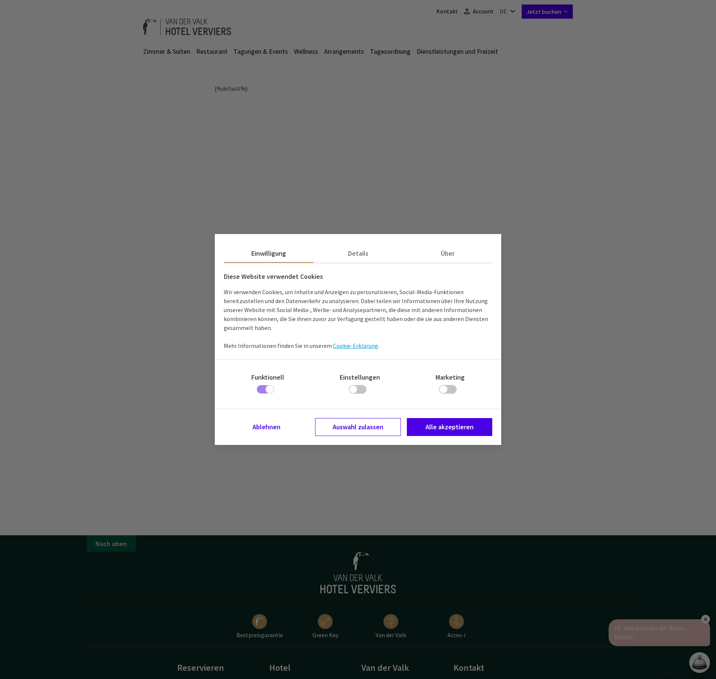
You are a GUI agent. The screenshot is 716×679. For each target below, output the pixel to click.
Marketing (450, 377)
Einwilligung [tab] (268, 253)
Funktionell (267, 377)
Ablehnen (266, 427)
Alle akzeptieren (449, 427)
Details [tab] (358, 253)
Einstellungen (360, 377)
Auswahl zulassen (358, 427)
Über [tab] (448, 253)
